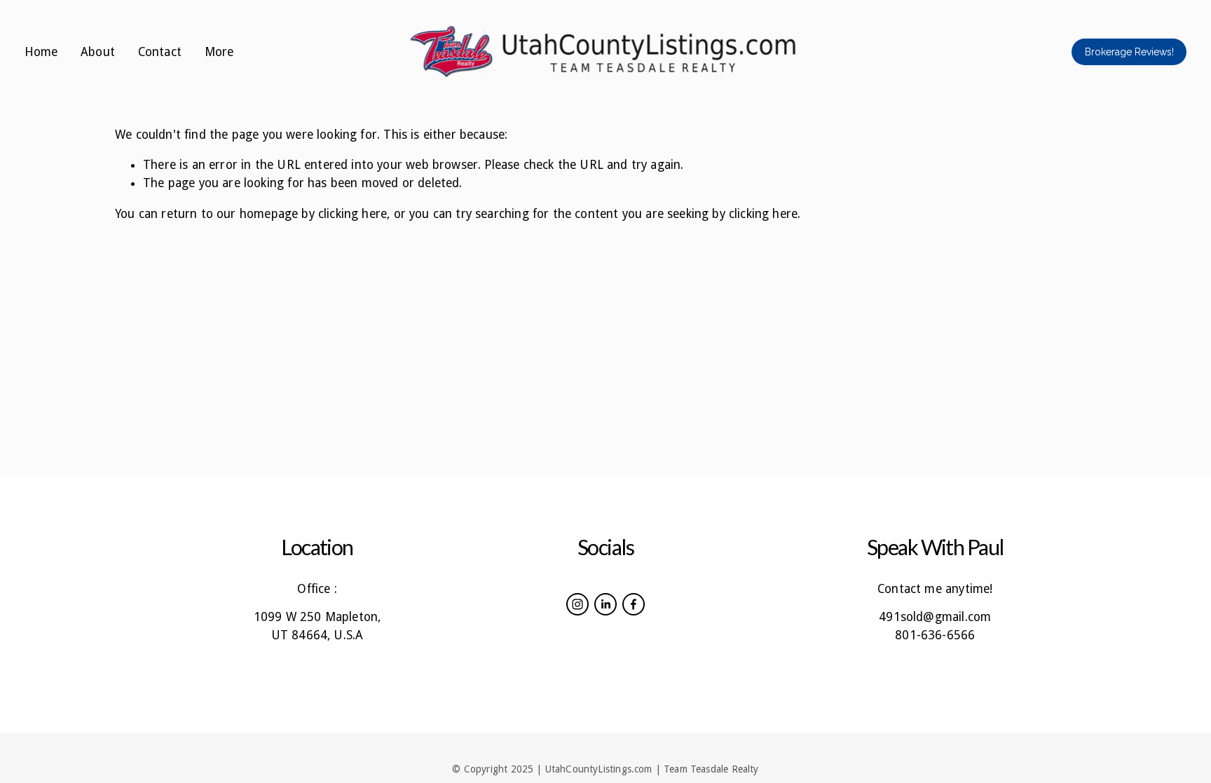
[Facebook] (633, 604)
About (98, 52)
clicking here (352, 214)
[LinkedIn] (605, 604)
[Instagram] (577, 604)
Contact (160, 52)
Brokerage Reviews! (1129, 51)
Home (41, 52)
